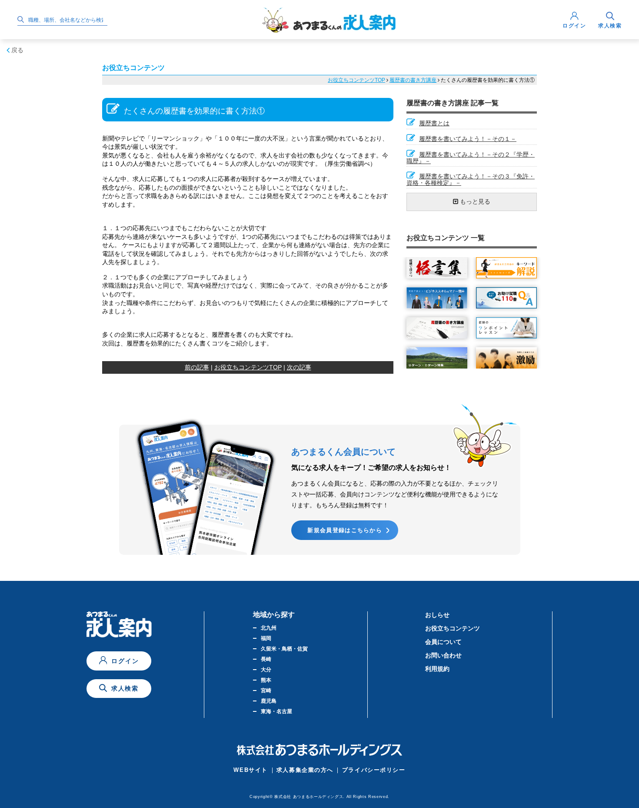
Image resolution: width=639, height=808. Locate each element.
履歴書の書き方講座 (412, 80)
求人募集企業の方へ (304, 770)
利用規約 (437, 669)
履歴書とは (434, 123)
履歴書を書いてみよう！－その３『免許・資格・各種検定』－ (470, 179)
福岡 (266, 638)
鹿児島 (268, 701)
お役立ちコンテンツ (452, 628)
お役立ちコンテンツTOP (356, 80)
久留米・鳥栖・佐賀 (284, 648)
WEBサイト (250, 770)
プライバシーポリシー (374, 770)
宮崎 (266, 690)
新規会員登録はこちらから (344, 530)
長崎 (266, 659)
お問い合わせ (443, 655)
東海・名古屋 (276, 711)
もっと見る (474, 201)
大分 (266, 669)
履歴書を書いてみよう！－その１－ (467, 138)
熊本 (266, 680)
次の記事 (299, 367)
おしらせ (437, 615)
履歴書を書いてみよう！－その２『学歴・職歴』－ (470, 157)
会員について (443, 642)
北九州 (268, 627)
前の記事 (197, 367)
